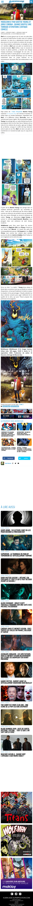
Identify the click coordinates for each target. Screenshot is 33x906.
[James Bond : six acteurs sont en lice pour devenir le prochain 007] (16, 519)
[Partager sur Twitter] (24, 458)
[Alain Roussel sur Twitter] (15, 463)
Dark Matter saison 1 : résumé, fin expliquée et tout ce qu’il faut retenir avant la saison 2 (16, 579)
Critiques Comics (10, 32)
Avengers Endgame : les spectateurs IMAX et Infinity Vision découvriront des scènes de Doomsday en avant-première (16, 657)
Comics (3, 32)
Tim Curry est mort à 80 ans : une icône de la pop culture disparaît (14, 705)
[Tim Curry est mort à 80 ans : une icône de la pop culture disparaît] (16, 693)
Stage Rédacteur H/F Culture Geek (16, 904)
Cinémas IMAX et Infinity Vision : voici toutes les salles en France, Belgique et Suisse (16, 630)
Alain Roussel (6, 34)
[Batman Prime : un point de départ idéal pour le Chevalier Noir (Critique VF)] (24, 426)
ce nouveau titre (11, 113)
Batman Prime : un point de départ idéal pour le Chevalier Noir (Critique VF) (23, 433)
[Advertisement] (16, 146)
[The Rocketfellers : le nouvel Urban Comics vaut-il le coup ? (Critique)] (8, 442)
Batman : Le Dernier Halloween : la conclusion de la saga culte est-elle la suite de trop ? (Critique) (24, 450)
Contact (16, 903)
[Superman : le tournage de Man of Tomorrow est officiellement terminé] (16, 542)
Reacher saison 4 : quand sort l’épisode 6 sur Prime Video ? (13, 755)
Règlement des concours (16, 905)
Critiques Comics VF (21, 32)
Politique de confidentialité (16, 900)
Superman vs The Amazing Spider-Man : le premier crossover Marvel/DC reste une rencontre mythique (8, 434)
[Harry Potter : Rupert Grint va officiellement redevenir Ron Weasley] (16, 670)
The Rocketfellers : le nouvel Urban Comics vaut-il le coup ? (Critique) (8, 449)
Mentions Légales (16, 899)
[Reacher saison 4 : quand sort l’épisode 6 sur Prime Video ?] (16, 743)
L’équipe (16, 901)
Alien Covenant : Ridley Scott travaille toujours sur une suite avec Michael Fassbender (16, 605)
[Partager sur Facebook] (8, 458)
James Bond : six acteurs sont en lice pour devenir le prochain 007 (16, 531)
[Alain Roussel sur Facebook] (13, 463)
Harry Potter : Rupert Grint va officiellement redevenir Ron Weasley (16, 682)
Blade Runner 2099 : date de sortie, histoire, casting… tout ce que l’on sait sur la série (15, 730)
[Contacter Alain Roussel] (18, 463)
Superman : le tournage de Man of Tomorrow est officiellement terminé (16, 555)
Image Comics (6, 406)
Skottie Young (15, 406)
